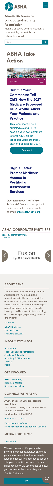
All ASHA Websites (13, 327)
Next (48, 256)
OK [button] (26, 481)
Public (7, 364)
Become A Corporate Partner (14, 235)
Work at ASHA (11, 330)
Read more (9, 322)
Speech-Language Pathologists (19, 351)
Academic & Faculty (14, 355)
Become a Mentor (13, 382)
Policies (7, 238)
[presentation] (26, 255)
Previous (5, 256)
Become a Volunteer (14, 386)
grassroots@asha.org (28, 211)
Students (8, 361)
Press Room (10, 441)
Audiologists (10, 348)
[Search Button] (45, 42)
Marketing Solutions (13, 333)
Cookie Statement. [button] (14, 473)
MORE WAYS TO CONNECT (15, 419)
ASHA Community (13, 379)
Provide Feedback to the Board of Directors (25, 426)
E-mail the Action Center (16, 423)
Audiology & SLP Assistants (17, 358)
